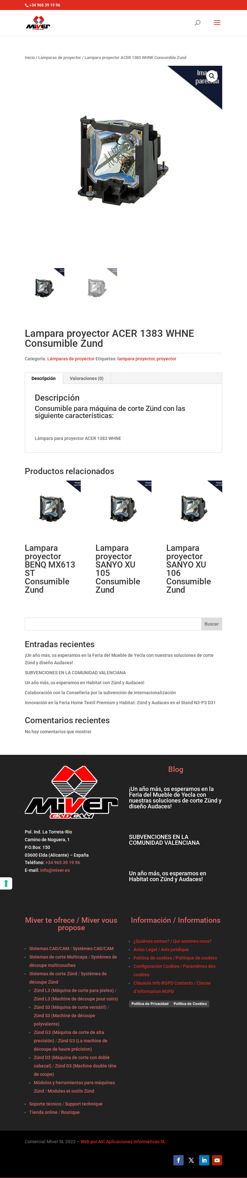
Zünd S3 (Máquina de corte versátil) (70, 1007)
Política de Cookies (190, 1003)
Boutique (70, 1112)
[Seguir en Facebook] (178, 1160)
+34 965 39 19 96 (62, 862)
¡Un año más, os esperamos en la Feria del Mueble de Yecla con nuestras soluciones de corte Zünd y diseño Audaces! (175, 797)
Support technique (84, 1103)
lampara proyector (136, 358)
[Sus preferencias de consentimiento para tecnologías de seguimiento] (6, 883)
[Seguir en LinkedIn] (204, 1160)
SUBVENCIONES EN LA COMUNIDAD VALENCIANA (75, 672)
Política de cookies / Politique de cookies (175, 957)
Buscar (212, 624)
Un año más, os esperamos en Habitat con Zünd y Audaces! (84, 682)
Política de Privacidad (150, 1003)
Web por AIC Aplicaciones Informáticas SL (123, 1141)
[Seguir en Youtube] (217, 1160)
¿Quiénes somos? (151, 941)
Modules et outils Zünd (71, 1091)
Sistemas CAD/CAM (49, 948)
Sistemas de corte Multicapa (58, 956)
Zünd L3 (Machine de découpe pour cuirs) (76, 998)
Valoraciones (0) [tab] (87, 378)
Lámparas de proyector (59, 57)
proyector (166, 358)
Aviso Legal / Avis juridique (161, 949)
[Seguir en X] (191, 1160)
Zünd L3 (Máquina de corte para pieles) (74, 990)
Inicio (30, 57)
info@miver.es (55, 870)
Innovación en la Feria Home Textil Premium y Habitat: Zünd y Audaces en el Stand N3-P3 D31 (120, 702)
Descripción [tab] (44, 378)
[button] (212, 76)
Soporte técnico (45, 1103)
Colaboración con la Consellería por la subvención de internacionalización (100, 692)
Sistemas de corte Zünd (53, 973)
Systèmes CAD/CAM (93, 948)
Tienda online (43, 1112)
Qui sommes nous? (192, 941)
